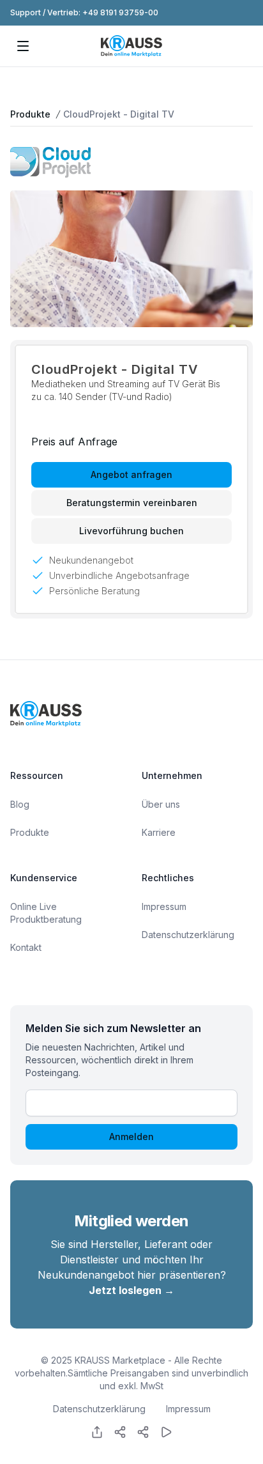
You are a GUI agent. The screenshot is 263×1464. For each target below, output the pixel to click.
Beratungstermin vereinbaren (131, 502)
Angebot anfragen (131, 474)
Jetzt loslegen (131, 1290)
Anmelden (131, 1136)
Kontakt (25, 947)
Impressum (164, 906)
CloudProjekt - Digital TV (118, 114)
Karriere (159, 832)
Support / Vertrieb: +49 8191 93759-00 (84, 12)
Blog (19, 804)
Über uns (161, 804)
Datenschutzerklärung (188, 934)
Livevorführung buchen (131, 530)
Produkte (30, 114)
